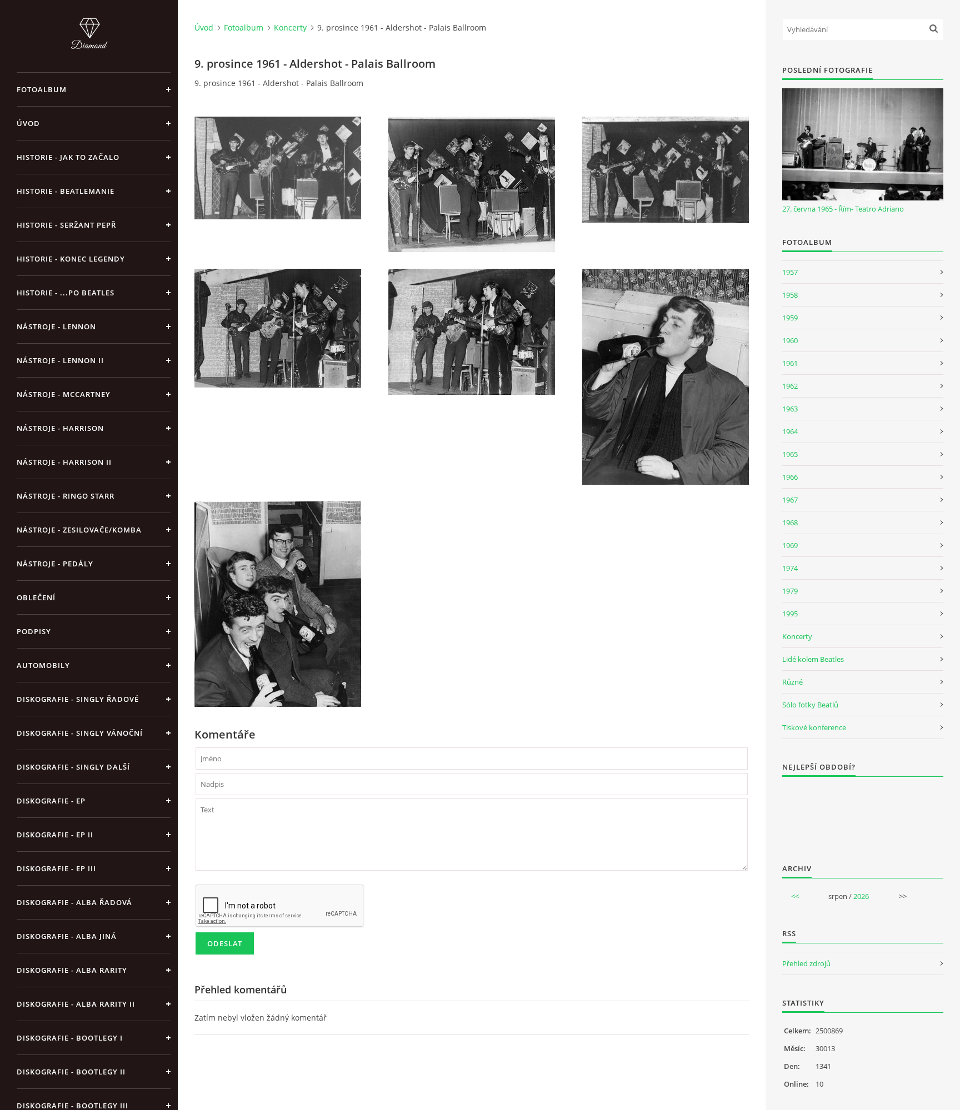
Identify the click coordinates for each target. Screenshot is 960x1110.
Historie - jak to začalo (68, 157)
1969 (790, 545)
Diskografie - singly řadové (78, 699)
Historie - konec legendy (71, 259)
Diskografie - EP (51, 801)
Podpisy (34, 631)
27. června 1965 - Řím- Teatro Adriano (843, 209)
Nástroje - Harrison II (64, 462)
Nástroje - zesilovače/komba (79, 530)
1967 (790, 500)
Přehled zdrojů (806, 963)
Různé (792, 682)
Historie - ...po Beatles (65, 293)
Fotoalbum (42, 89)
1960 (790, 340)
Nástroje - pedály (55, 564)
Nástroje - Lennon (56, 327)
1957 (790, 272)
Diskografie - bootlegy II (71, 1072)
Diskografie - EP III (56, 868)
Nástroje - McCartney (64, 394)
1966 (790, 477)
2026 (861, 896)
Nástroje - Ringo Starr (65, 496)
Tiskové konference (814, 727)
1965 (790, 454)
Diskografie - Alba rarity (72, 970)
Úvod (28, 123)
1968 (790, 523)
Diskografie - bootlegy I (70, 1038)
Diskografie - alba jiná (67, 936)
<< (795, 896)
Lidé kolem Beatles (813, 659)
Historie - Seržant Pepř (66, 225)
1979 (790, 591)
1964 (790, 431)
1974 (790, 568)
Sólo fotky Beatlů (810, 705)
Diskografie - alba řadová (74, 902)
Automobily (43, 665)
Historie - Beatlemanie (65, 191)
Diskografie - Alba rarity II (76, 1004)
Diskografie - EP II (55, 835)
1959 (790, 318)
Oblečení (36, 597)
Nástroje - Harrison (60, 428)
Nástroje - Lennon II (60, 360)
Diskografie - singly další (73, 767)
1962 (790, 386)
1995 (790, 614)
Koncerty (290, 27)
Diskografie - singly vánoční (80, 733)
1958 (790, 295)
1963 (790, 409)
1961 (790, 363)
